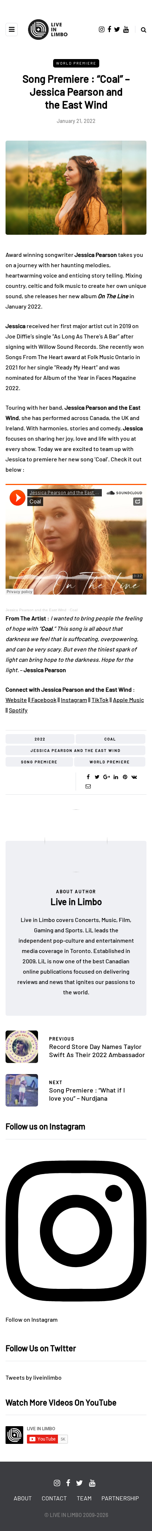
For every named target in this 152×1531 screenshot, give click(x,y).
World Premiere (76, 63)
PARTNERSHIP (120, 1497)
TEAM (84, 1497)
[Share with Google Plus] (106, 777)
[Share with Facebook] (88, 777)
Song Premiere (39, 762)
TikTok (99, 699)
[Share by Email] (88, 786)
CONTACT (54, 1497)
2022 (40, 739)
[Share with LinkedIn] (115, 777)
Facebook (43, 699)
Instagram (74, 699)
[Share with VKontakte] (134, 777)
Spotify (18, 709)
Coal (73, 610)
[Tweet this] (97, 777)
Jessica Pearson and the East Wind (36, 610)
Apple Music (128, 699)
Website (16, 699)
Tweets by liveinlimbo (34, 1377)
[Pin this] (124, 777)
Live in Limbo (76, 901)
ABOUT (23, 1497)
